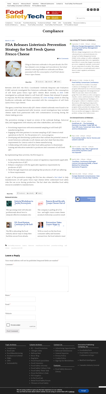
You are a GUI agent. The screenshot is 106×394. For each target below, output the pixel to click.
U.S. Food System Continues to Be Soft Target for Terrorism (23, 225)
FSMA (54, 23)
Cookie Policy (60, 358)
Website (8, 313)
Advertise (36, 4)
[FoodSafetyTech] (24, 17)
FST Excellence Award (39, 6)
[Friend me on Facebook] (91, 9)
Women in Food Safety (39, 383)
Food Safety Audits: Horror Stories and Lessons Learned (86, 139)
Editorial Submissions (47, 4)
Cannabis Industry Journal (89, 365)
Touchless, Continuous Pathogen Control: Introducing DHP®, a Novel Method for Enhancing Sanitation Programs (85, 164)
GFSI (59, 23)
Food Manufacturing (29, 23)
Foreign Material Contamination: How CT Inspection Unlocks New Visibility (85, 177)
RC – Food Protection (39, 348)
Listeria (24, 245)
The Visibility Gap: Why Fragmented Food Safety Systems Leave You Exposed (85, 150)
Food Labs (18, 23)
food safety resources (14, 245)
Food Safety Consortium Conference (18, 6)
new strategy (49, 98)
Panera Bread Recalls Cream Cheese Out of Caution (55, 203)
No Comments (63, 58)
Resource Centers (79, 23)
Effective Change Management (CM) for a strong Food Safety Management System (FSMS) (86, 48)
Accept (83, 391)
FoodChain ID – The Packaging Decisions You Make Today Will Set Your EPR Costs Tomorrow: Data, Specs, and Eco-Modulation (86, 126)
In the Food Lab (37, 378)
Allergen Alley (36, 351)
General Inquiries (62, 353)
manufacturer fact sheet (43, 245)
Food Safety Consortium (35, 25)
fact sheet (58, 177)
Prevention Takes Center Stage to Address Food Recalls (55, 225)
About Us (16, 4)
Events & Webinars (11, 25)
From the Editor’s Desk (39, 373)
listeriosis (31, 245)
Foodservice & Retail (44, 23)
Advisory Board (26, 4)
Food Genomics (37, 363)
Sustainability (67, 23)
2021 (61, 93)
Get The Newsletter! (54, 13)
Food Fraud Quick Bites (40, 361)
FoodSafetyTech (86, 350)
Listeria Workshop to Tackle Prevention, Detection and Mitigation (23, 204)
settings (71, 392)
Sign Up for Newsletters (64, 361)
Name (8, 295)
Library (22, 25)
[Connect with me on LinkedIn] (94, 9)
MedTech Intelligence (88, 360)
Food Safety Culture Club (40, 368)
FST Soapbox (36, 376)
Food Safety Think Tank (40, 371)
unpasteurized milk (16, 248)
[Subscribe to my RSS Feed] (97, 9)
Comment (9, 265)
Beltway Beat (36, 353)
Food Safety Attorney (39, 366)
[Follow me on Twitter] (88, 9)
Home (9, 4)
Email (8, 304)
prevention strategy (57, 245)
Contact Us (59, 4)
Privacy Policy (60, 356)
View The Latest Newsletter (54, 18)
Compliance (9, 23)
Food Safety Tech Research (73, 4)
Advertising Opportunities (65, 348)
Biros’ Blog (35, 356)
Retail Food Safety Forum (40, 381)
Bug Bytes (34, 358)
